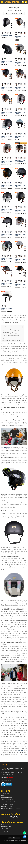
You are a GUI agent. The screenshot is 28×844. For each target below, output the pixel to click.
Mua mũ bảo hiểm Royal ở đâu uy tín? (11, 340)
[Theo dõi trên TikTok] (14, 817)
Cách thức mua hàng (7, 804)
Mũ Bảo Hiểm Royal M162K (6, 210)
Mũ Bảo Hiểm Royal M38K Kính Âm (20, 161)
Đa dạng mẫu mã (9, 332)
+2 (16, 85)
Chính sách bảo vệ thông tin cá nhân (11, 808)
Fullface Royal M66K (6, 35)
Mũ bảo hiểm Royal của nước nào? (11, 329)
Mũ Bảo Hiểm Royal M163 (20, 186)
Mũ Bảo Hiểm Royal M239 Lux (20, 88)
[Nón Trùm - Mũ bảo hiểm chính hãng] (12, 2)
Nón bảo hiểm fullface (7, 419)
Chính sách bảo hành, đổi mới (9, 802)
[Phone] (24, 832)
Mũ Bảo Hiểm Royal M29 (20, 285)
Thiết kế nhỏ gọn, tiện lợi (11, 333)
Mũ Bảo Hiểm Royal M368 (6, 309)
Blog (3, 795)
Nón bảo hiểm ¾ (5, 447)
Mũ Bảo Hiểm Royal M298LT (6, 284)
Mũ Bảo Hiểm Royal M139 (6, 88)
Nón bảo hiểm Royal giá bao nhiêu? (11, 337)
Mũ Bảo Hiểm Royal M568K (6, 162)
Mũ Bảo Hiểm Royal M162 (6, 235)
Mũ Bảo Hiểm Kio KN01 (19, 137)
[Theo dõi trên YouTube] (17, 817)
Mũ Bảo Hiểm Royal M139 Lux (20, 63)
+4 (16, 208)
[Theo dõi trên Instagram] (11, 817)
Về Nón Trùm (5, 793)
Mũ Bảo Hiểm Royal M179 (6, 62)
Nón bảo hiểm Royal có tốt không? (11, 330)
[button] (2, 2)
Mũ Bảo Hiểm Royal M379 (20, 211)
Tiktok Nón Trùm (6, 824)
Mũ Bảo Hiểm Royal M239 (6, 113)
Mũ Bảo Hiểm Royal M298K (20, 235)
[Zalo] (24, 836)
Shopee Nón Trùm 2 (7, 828)
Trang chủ (10, 10)
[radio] (2, 33)
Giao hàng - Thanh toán (8, 806)
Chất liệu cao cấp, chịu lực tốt (12, 335)
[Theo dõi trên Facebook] (9, 817)
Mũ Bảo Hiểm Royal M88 (20, 260)
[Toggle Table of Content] (20, 327)
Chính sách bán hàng (7, 799)
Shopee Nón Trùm (6, 826)
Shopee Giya (5, 831)
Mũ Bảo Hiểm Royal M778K (20, 113)
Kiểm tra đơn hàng (7, 797)
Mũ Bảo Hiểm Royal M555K (6, 259)
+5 (16, 282)
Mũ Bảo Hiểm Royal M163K (6, 137)
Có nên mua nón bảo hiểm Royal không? (12, 338)
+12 (2, 85)
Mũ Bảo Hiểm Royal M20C (6, 186)
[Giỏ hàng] (26, 2)
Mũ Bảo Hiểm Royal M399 (20, 37)
